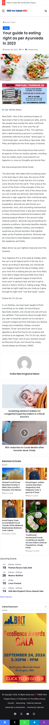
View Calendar (6, 596)
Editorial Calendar (34, 703)
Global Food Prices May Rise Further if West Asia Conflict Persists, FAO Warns (11, 486)
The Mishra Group (37, 699)
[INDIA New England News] (17, 10)
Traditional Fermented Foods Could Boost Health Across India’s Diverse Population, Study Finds (36, 541)
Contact (11, 703)
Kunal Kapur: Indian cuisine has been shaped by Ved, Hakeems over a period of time (35, 487)
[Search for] (45, 12)
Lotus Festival (14, 583)
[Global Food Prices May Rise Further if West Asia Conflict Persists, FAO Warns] (13, 474)
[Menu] (3, 12)
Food (13, 22)
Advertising (20, 703)
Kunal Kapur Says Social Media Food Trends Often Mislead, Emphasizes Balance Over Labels (12, 525)
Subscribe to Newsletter (15, 707)
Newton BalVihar (15, 575)
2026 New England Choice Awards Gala (25, 591)
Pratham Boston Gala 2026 (20, 567)
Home (7, 22)
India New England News (24, 373)
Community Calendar (35, 707)
